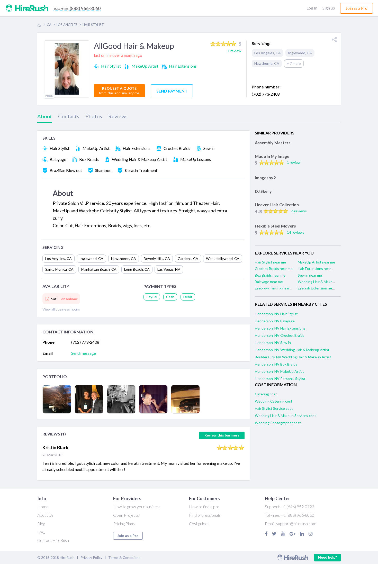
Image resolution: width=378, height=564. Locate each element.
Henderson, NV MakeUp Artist (279, 371)
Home (43, 506)
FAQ (41, 532)
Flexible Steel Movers (275, 225)
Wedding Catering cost (273, 401)
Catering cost (266, 394)
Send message (83, 353)
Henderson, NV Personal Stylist (280, 378)
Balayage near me (269, 281)
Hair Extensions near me (317, 268)
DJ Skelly (263, 191)
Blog (41, 523)
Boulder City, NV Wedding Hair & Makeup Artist (293, 357)
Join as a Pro (128, 535)
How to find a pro (204, 506)
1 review (294, 162)
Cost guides (199, 523)
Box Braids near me (270, 275)
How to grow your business (136, 506)
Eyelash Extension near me (319, 288)
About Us (45, 515)
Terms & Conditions (124, 557)
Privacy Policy (91, 557)
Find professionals (205, 515)
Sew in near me (310, 275)
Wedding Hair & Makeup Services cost (285, 415)
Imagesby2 (265, 177)
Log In (312, 7)
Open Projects (126, 515)
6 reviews (299, 211)
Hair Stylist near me (270, 262)
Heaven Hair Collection (277, 204)
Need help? (327, 557)
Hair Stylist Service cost (274, 408)
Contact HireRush (53, 540)
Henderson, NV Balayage (275, 321)
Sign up (328, 7)
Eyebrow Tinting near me (275, 288)
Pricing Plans (124, 523)
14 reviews (295, 232)
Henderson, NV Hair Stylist (276, 314)
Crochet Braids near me (274, 268)
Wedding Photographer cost (278, 423)
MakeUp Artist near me (316, 262)
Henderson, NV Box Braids (276, 364)
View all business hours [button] (61, 309)
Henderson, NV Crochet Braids (279, 335)
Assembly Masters (273, 142)
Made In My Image (272, 156)
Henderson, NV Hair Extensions (280, 328)
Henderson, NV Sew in (273, 342)
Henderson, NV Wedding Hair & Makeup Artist (292, 350)
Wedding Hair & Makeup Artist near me (329, 281)
